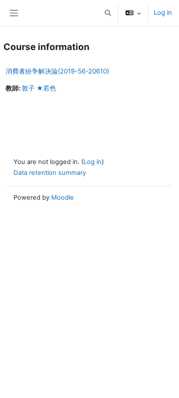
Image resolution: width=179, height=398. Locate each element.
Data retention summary (49, 173)
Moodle (62, 197)
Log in (163, 13)
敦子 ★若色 (39, 88)
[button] (108, 13)
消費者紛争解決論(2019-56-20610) (57, 71)
